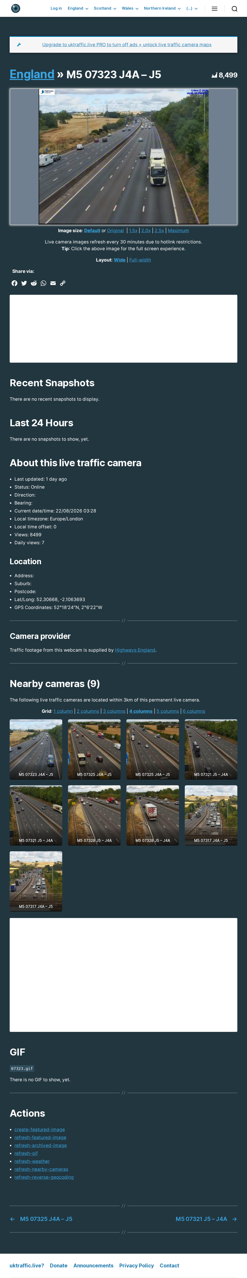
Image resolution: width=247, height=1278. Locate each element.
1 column (63, 711)
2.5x (159, 230)
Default (92, 230)
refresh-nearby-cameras (41, 1169)
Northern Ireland (160, 8)
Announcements (93, 1266)
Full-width (140, 260)
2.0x (146, 230)
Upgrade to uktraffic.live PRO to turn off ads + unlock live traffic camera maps (127, 44)
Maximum (178, 230)
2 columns (88, 711)
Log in (56, 8)
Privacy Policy (136, 1266)
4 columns (141, 711)
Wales (127, 8)
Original (115, 230)
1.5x (133, 230)
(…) (189, 8)
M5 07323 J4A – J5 (113, 74)
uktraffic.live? (27, 1266)
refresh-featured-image (40, 1137)
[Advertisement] (123, 328)
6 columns (194, 711)
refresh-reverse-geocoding (44, 1177)
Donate (59, 1266)
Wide (119, 260)
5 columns (168, 711)
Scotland (102, 8)
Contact (169, 1266)
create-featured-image (39, 1129)
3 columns (114, 711)
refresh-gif (26, 1153)
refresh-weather (32, 1161)
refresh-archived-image (40, 1145)
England (75, 8)
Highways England (135, 650)
